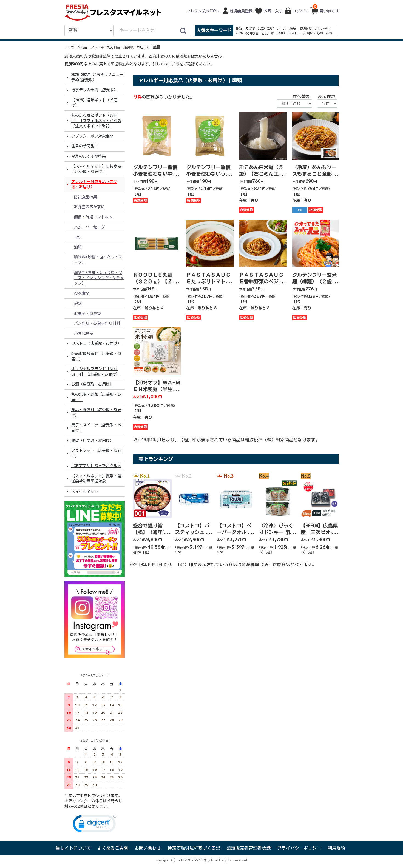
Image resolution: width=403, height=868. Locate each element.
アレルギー (322, 28)
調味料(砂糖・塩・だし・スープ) (98, 259)
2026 (261, 28)
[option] (151, 514)
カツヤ (250, 28)
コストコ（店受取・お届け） (96, 343)
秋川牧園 (252, 33)
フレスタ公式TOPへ (203, 11)
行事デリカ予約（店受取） (94, 90)
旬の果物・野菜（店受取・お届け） (96, 397)
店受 (264, 33)
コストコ (294, 33)
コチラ (174, 64)
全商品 (82, 47)
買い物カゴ (326, 8)
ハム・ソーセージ (89, 227)
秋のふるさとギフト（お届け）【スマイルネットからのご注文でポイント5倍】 (96, 120)
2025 (239, 33)
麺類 (156, 47)
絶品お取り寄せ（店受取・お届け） (96, 356)
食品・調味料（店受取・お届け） (96, 412)
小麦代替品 (83, 333)
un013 (281, 33)
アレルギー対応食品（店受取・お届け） (120, 47)
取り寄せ (305, 28)
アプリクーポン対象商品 (92, 136)
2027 (270, 28)
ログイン (300, 11)
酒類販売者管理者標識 (249, 848)
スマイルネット (84, 491)
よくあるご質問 (112, 848)
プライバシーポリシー (299, 848)
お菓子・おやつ (87, 313)
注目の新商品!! (84, 146)
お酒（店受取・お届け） (92, 384)
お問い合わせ (148, 848)
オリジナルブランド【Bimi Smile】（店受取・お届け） (95, 371)
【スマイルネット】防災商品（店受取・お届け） (96, 168)
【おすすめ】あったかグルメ (96, 466)
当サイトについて (73, 848)
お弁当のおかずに (89, 207)
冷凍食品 (81, 293)
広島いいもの (313, 33)
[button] (95, 825)
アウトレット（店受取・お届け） (96, 453)
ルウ (78, 237)
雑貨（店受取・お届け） (92, 440)
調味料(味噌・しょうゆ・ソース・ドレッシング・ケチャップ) (99, 277)
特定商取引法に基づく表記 (194, 848)
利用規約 (336, 848)
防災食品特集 (85, 197)
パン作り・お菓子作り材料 (97, 323)
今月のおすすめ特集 (88, 156)
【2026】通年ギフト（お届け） (94, 102)
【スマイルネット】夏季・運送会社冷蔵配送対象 (96, 478)
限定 (239, 28)
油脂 (78, 247)
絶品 (292, 28)
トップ (69, 47)
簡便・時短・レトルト (93, 217)
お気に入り (273, 11)
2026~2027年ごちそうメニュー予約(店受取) (97, 77)
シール (281, 28)
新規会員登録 (240, 11)
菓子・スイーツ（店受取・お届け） (96, 427)
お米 (329, 33)
